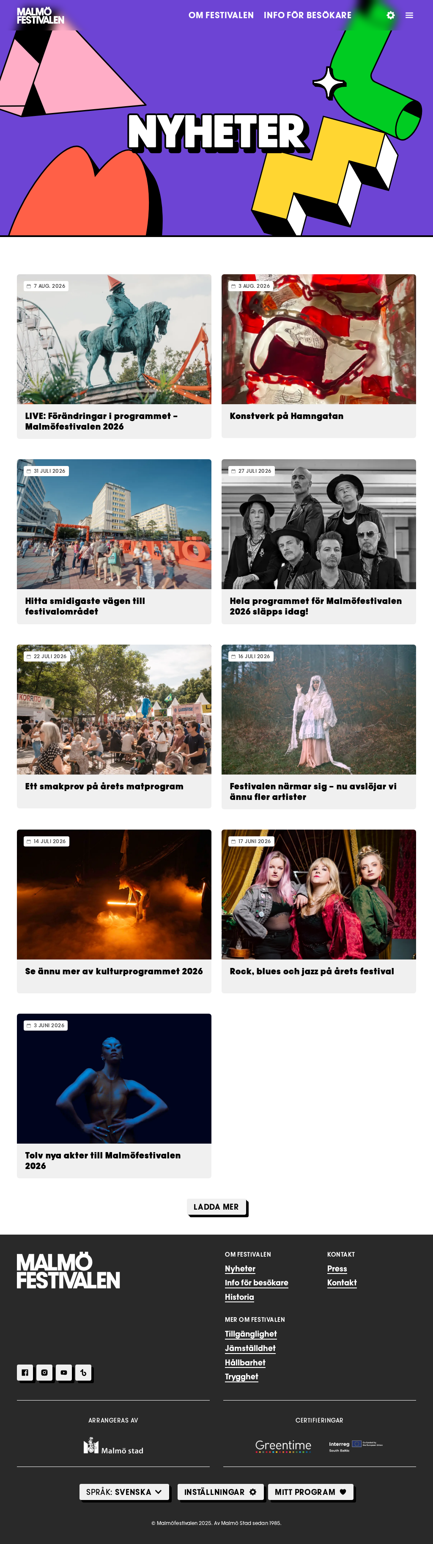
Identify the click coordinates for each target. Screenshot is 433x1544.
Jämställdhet (250, 1348)
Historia (239, 1297)
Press (337, 1268)
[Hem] (68, 1270)
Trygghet (241, 1376)
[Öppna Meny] (409, 15)
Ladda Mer (216, 1206)
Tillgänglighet (251, 1333)
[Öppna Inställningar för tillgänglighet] (391, 15)
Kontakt (342, 1282)
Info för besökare (308, 15)
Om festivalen (221, 15)
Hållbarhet (245, 1362)
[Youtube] (64, 1373)
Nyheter (240, 1268)
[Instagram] (44, 1373)
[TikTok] (83, 1373)
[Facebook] (25, 1373)
